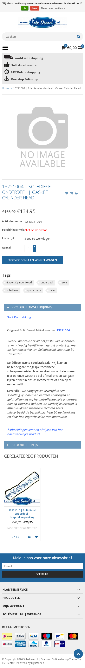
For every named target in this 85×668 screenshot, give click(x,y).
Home (5, 88)
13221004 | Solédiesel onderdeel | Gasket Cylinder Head (47, 88)
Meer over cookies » (53, 8)
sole (64, 282)
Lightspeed (37, 663)
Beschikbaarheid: (12, 229)
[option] (22, 506)
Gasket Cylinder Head (19, 282)
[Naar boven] (78, 654)
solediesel (12, 290)
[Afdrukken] (76, 193)
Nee (34, 8)
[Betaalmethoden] (7, 636)
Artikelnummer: (12, 221)
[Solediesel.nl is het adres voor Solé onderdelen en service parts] (42, 22)
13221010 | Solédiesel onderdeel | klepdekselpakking (22, 514)
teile (52, 290)
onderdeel (47, 282)
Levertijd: (8, 238)
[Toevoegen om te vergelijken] (71, 193)
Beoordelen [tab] (24, 445)
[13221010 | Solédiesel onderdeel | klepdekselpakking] (22, 487)
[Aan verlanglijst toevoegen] (66, 193)
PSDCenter (8, 663)
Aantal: (7, 247)
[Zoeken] (78, 36)
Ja (24, 8)
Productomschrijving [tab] (31, 307)
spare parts (34, 290)
